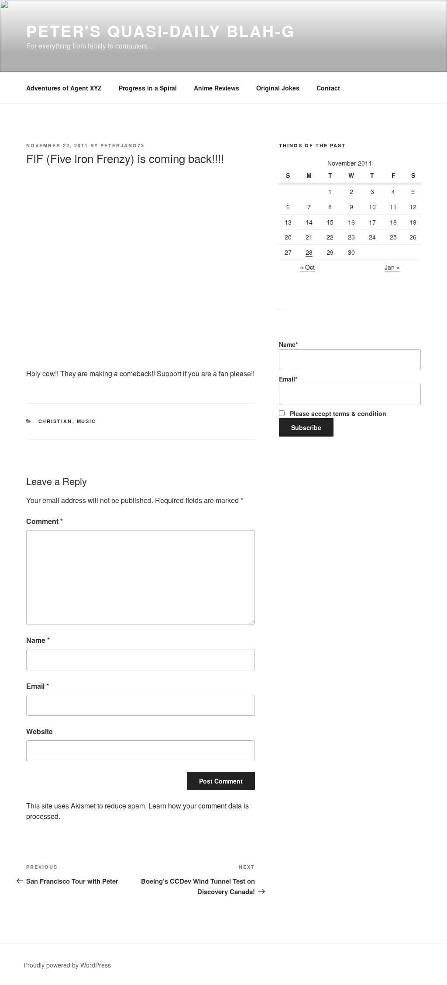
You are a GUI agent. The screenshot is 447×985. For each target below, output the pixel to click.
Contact (328, 87)
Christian (55, 421)
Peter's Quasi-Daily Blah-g (160, 30)
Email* (288, 379)
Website (39, 731)
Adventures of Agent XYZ (64, 87)
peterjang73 (122, 145)
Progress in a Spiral (148, 87)
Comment (44, 521)
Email (37, 686)
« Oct (307, 267)
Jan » (392, 267)
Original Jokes (277, 87)
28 (309, 252)
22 (330, 236)
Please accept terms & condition (337, 413)
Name (38, 640)
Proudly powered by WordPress (67, 965)
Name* (288, 344)
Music (86, 421)
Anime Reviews (216, 87)
